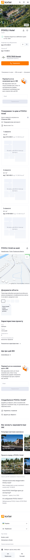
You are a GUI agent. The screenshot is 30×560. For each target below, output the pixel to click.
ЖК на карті (18, 72)
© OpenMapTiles (12, 283)
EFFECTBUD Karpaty (14, 56)
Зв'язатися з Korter (7, 540)
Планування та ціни (7, 72)
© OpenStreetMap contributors (23, 283)
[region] (15, 269)
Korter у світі (5, 537)
